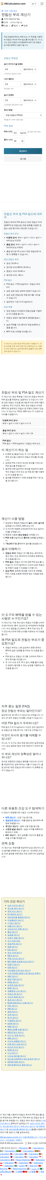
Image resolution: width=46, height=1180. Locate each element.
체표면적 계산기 (12, 820)
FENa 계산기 (13, 982)
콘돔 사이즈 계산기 (15, 958)
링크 (15, 25)
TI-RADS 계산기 (14, 1020)
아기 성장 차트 (13, 941)
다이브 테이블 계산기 (16, 1056)
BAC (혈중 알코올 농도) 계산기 (20, 961)
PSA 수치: (8, 131)
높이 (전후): (9, 95)
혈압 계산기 (12, 932)
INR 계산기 (12, 1008)
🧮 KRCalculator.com (13, 3)
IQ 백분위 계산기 (14, 914)
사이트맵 (10, 1140)
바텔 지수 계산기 (14, 926)
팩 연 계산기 (12, 1017)
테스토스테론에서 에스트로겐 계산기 (23, 1059)
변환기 (19, 1140)
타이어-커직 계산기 (15, 1047)
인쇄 (5, 22)
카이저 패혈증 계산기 (16, 1041)
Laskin (22, 1165)
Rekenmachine (19, 1168)
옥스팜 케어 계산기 (15, 908)
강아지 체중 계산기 (15, 997)
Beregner (23, 1148)
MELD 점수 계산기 (15, 1032)
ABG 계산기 (12, 1038)
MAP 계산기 (12, 988)
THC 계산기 (12, 1005)
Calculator (4, 1154)
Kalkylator (9, 1165)
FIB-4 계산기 (12, 955)
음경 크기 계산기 (14, 1000)
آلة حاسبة (35, 1168)
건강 (6, 10)
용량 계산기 (12, 1011)
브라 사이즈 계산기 (15, 905)
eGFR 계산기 (13, 1023)
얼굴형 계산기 (13, 935)
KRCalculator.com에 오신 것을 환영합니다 (18, 1137)
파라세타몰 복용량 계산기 (18, 917)
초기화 (23, 158)
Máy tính (34, 1165)
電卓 (42, 1171)
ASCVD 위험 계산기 (16, 1062)
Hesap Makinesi (23, 1159)
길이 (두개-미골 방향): (13, 64)
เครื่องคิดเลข (5, 1171)
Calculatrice (5, 1159)
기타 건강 (13, 10)
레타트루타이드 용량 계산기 (19, 1065)
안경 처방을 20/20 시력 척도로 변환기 (24, 973)
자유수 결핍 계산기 (15, 938)
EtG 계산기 (12, 949)
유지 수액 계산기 (14, 952)
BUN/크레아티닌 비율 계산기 (20, 1003)
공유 (25, 25)
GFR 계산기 (10, 817)
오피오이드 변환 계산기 (17, 929)
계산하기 (23, 151)
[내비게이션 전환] (42, 3)
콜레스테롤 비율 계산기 (17, 1029)
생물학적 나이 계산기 (16, 991)
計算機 (19, 1171)
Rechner (4, 1168)
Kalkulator (40, 1159)
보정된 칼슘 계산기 (15, 985)
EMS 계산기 (12, 1026)
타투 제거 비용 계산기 (17, 1044)
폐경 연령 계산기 (14, 979)
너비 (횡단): (9, 78)
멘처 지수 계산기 (14, 911)
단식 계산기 (12, 1053)
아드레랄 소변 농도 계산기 (19, 970)
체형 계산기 (12, 946)
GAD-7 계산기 (13, 964)
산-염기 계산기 (13, 923)
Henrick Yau (14, 19)
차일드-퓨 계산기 (14, 994)
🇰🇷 (33, 4)
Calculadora (10, 1151)
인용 (5, 25)
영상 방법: (8, 109)
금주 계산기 (12, 1014)
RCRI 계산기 (12, 1050)
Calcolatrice (38, 1148)
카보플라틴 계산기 (15, 920)
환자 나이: (8, 139)
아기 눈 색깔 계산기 (16, 1035)
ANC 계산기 (12, 976)
